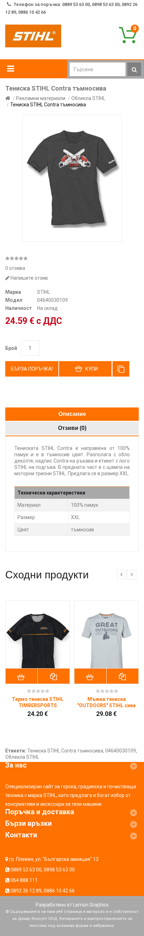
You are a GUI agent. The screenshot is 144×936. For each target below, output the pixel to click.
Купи (91, 369)
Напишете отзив (28, 278)
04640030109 (120, 751)
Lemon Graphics (91, 905)
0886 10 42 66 (59, 891)
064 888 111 (24, 880)
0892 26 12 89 (26, 891)
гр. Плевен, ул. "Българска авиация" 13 (54, 859)
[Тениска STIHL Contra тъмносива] (72, 178)
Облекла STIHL (88, 98)
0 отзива (15, 268)
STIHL (43, 292)
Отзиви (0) (72, 428)
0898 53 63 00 (59, 869)
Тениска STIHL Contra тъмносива (48, 104)
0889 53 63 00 (26, 869)
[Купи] (22, 676)
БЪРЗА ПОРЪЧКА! (32, 369)
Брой (11, 348)
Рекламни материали (40, 98)
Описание (72, 414)
